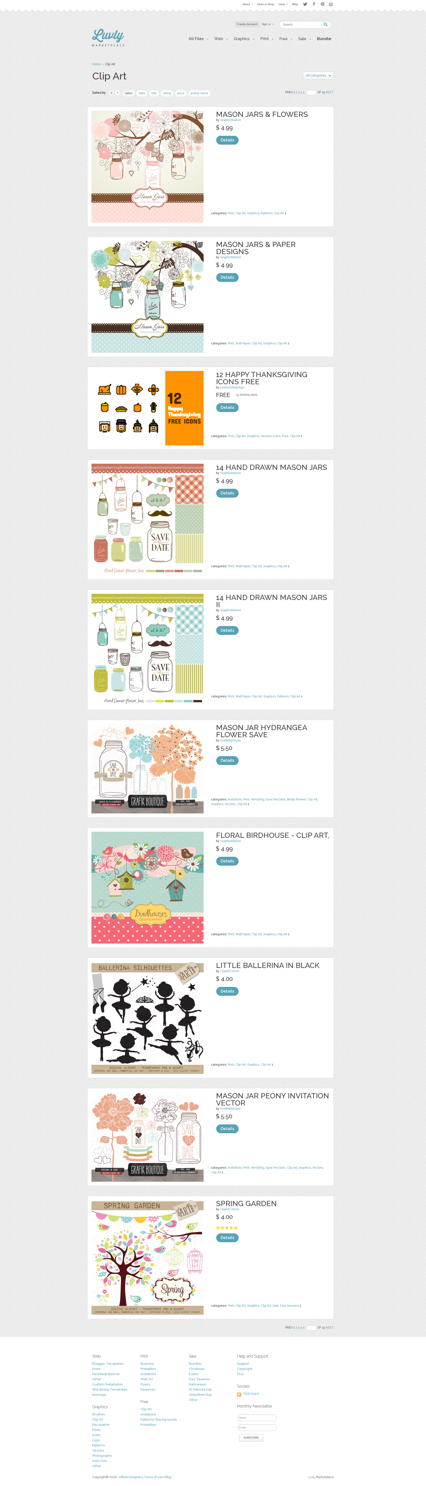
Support (243, 1363)
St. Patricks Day (200, 1389)
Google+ (331, 4)
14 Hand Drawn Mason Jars (271, 467)
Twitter (305, 4)
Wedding (257, 799)
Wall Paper (242, 343)
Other (96, 1379)
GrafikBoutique (230, 740)
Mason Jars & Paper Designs (256, 248)
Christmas (196, 1369)
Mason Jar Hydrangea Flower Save (261, 731)
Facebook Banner (106, 1374)
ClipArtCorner (229, 971)
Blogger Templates (107, 1363)
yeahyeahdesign (232, 387)
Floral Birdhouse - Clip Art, (273, 835)
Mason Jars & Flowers (262, 114)
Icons (276, 436)
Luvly (311, 1477)
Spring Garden (246, 1203)
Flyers (145, 1384)
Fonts (96, 1430)
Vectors (266, 436)
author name (199, 93)
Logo (96, 1440)
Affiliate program (130, 1477)
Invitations (235, 799)
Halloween (197, 1384)
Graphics (253, 213)
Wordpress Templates (109, 1389)
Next (330, 92)
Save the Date (275, 799)
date (142, 93)
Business (147, 1363)
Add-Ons (99, 1461)
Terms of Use (153, 1477)
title (154, 93)
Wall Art (147, 1379)
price (180, 93)
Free (285, 436)
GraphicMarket (230, 120)
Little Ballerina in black (268, 965)
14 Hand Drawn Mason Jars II (271, 601)
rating (167, 93)
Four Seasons (289, 1305)
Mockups (99, 1394)
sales (128, 93)
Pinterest (322, 4)
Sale (275, 1305)
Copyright (244, 1369)
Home (96, 64)
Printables (148, 1369)
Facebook (313, 4)
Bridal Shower (296, 799)
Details (227, 140)
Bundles (195, 1363)
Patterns (266, 213)
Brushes (98, 1414)
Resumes (148, 1389)
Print (231, 213)
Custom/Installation (107, 1384)
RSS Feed (251, 1393)
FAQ (240, 1374)
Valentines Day (200, 1394)
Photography (102, 1455)
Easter (194, 1374)
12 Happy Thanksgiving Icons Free (261, 378)
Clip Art (240, 213)
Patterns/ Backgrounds (159, 1419)
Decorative (100, 1424)
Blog (168, 1477)
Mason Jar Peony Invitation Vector (272, 1099)
